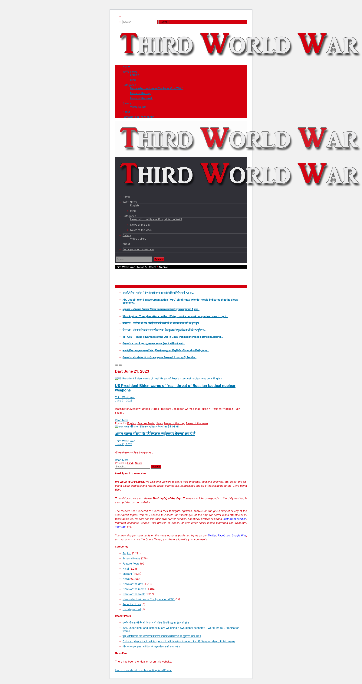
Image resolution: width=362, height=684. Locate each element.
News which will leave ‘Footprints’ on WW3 (156, 88)
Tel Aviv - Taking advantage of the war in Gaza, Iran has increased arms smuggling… (173, 336)
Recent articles (132, 604)
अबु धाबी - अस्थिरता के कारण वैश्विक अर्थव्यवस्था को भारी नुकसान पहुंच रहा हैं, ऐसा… (161, 309)
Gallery (127, 103)
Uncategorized (132, 609)
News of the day (140, 93)
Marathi (127, 573)
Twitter (212, 535)
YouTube (120, 526)
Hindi (133, 79)
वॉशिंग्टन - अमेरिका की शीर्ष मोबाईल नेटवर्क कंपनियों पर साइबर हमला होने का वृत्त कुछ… (162, 323)
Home (126, 66)
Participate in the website (138, 116)
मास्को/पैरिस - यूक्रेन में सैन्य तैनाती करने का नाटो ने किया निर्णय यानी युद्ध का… (158, 292)
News (159, 423)
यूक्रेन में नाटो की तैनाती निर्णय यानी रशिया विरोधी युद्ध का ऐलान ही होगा (156, 622)
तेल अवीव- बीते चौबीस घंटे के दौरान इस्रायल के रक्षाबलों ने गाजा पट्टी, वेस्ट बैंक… (159, 357)
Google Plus (239, 535)
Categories (129, 85)
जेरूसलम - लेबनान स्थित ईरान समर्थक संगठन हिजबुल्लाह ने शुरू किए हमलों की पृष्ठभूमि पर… (164, 329)
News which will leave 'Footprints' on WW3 (149, 599)
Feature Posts (145, 423)
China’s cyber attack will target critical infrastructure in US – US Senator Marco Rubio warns (179, 641)
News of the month (134, 589)
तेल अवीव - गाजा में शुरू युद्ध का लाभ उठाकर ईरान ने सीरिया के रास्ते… (154, 343)
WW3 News (130, 71)
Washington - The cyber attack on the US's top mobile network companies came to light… (175, 316)
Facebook (224, 535)
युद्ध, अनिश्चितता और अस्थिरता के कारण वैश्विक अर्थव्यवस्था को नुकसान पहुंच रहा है (162, 636)
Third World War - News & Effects (135, 267)
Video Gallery (138, 106)
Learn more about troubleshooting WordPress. (143, 670)
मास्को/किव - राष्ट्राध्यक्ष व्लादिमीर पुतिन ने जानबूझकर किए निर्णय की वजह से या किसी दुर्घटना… (166, 350)
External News (131, 558)
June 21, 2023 (123, 400)
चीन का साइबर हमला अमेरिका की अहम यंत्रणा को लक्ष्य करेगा (151, 646)
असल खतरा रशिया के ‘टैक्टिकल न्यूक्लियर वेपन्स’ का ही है (155, 433)
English (134, 74)
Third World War (125, 397)
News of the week (141, 98)
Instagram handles (234, 518)
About (126, 111)
